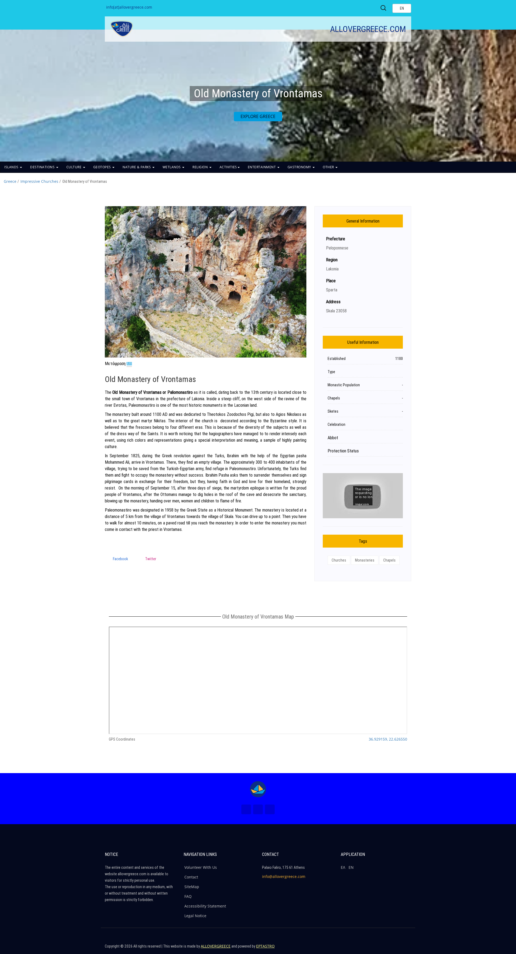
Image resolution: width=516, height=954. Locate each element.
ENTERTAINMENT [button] (262, 167)
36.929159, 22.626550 (388, 739)
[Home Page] (258, 789)
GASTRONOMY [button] (300, 167)
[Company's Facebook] (371, 948)
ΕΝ (351, 867)
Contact (191, 877)
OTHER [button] (329, 167)
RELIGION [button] (200, 167)
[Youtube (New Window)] (270, 809)
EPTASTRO (265, 946)
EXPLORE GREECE (258, 116)
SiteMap (191, 886)
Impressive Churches (39, 181)
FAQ (188, 896)
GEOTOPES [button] (102, 167)
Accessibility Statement (205, 906)
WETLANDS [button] (172, 167)
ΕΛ (343, 867)
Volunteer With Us (200, 867)
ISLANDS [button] (11, 167)
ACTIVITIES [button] (228, 167)
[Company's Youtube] (405, 948)
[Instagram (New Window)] (258, 809)
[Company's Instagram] (394, 948)
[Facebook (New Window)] (246, 809)
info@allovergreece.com (283, 876)
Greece (10, 181)
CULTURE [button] (74, 167)
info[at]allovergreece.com (129, 7)
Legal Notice (195, 915)
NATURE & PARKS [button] (137, 167)
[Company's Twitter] (382, 948)
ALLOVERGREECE (216, 946)
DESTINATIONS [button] (43, 167)
